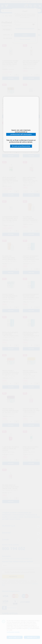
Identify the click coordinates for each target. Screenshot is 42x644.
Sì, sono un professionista (21, 146)
